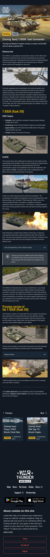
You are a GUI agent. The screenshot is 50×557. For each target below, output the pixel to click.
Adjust (25, 551)
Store (37, 486)
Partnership (30, 492)
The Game (23, 486)
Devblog (6, 33)
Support (18, 492)
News (15, 486)
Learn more (8, 532)
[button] (15, 500)
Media (31, 486)
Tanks (15, 33)
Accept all (25, 545)
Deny (25, 539)
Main (9, 486)
